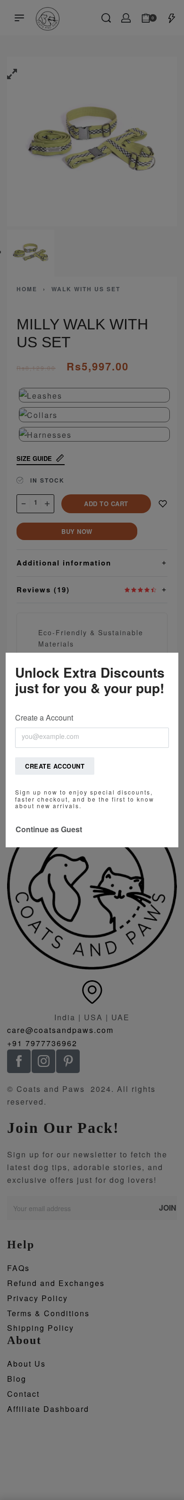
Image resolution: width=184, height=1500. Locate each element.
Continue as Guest (49, 829)
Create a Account (44, 717)
